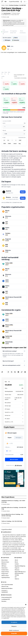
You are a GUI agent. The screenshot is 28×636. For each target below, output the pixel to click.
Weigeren (14, 626)
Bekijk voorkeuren (14, 630)
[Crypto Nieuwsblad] (14, 2)
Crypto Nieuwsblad (7, 13)
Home (2, 5)
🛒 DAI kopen (6, 40)
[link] (14, 211)
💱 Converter (15, 40)
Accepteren (14, 622)
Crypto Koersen (6, 557)
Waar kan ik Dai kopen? (8, 361)
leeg (20, 143)
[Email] (18, 372)
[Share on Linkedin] (14, 372)
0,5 (8, 140)
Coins (6, 5)
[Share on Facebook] (8, 372)
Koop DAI (14, 633)
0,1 (4, 140)
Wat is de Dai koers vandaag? (10, 351)
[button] (26, 604)
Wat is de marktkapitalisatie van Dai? (11, 365)
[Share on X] (11, 372)
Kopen (23, 192)
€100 (20, 140)
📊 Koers (15, 37)
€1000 (9, 143)
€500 (4, 143)
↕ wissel (14, 143)
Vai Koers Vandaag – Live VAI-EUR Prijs (11, 521)
